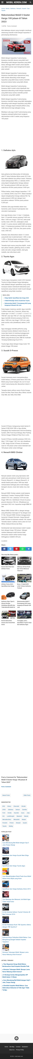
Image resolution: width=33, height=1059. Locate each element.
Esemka (24, 809)
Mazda (26, 816)
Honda (9, 813)
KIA (3, 816)
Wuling (11, 826)
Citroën (23, 806)
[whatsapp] (23, 549)
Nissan (24, 819)
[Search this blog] (30, 2)
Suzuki (25, 823)
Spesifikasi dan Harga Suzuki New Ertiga (15, 855)
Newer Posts (6, 795)
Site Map (11, 1046)
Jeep (28, 813)
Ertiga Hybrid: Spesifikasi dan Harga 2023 (17, 298)
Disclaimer (25, 1046)
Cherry (9, 806)
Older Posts (27, 795)
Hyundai (16, 813)
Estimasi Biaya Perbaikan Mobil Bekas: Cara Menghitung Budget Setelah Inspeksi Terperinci (16, 940)
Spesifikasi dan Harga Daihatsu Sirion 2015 (16, 889)
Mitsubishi (16, 819)
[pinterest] (16, 549)
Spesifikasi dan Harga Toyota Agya (13, 866)
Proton (12, 823)
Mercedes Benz (6, 819)
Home (6, 1046)
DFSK (4, 809)
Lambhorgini (10, 816)
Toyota (4, 826)
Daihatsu (10, 809)
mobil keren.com (16, 2)
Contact (18, 1046)
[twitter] (10, 549)
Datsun (18, 809)
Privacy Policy (20, 1049)
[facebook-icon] (16, 1038)
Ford (3, 813)
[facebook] (4, 549)
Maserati (19, 816)
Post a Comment (12, 26)
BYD (3, 806)
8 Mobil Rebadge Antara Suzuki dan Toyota (17, 300)
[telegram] (29, 549)
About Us (11, 1049)
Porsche (4, 823)
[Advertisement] (16, 134)
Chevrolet (16, 806)
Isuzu (22, 813)
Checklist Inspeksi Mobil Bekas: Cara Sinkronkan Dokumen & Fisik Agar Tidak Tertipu (15, 988)
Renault (18, 823)
